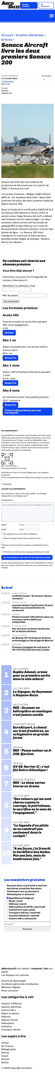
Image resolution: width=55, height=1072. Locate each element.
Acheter (9, 332)
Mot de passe (10, 295)
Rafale (5, 1062)
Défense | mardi (18, 904)
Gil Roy (48, 76)
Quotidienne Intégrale (21, 898)
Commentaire (7, 500)
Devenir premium (25, 5)
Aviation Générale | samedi (24, 915)
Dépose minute (9, 1019)
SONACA (4, 91)
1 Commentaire (7, 81)
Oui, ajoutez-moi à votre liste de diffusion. (20, 534)
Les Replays (8, 975)
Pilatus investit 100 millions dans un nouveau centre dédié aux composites (32, 619)
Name (4, 525)
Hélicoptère (17, 644)
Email (4, 529)
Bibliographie (8, 1049)
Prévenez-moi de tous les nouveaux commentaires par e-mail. (25, 546)
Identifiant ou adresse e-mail (19, 285)
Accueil (7, 35)
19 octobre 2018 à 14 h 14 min (13, 468)
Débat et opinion (10, 1013)
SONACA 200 (6, 93)
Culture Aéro (8, 1010)
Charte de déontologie (13, 980)
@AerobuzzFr (9, 968)
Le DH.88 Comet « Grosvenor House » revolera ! (32, 597)
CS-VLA (4, 88)
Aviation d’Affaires (11, 1003)
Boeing (5, 1052)
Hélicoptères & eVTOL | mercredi (27, 906)
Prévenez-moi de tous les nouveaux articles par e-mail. (26, 552)
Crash (4, 1055)
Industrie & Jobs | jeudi (22, 909)
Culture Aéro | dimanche (22, 918)
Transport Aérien (19, 602)
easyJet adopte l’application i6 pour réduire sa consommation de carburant (32, 608)
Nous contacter (10, 990)
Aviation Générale (9, 76)
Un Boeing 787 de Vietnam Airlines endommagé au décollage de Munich (32, 639)
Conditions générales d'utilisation (20, 984)
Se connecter (45, 5)
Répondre (7, 484)
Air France (7, 1046)
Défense (6, 1016)
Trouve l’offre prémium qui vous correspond (23, 411)
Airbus (5, 1042)
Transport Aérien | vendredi (24, 912)
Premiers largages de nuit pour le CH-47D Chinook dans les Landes (31, 648)
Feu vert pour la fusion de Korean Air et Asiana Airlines (31, 630)
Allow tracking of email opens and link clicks (21, 538)
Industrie (16, 614)
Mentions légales (10, 987)
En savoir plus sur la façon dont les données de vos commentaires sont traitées (27, 565)
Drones (5, 1059)
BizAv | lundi (16, 901)
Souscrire (10, 357)
